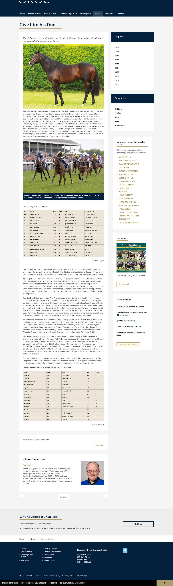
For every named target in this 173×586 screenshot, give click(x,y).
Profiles (118, 113)
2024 (117, 56)
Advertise (48, 558)
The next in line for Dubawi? (129, 327)
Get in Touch (49, 560)
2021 (117, 68)
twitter (125, 550)
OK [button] (165, 583)
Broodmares (120, 126)
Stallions (99, 445)
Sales (117, 121)
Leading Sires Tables (27, 555)
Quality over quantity (126, 321)
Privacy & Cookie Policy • (52, 576)
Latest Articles (50, 555)
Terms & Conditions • (34, 576)
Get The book (124, 284)
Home (23, 549)
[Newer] (105, 495)
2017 (117, 85)
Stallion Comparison (52, 552)
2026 (117, 47)
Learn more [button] (79, 583)
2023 (117, 60)
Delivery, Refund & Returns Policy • (75, 576)
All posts (119, 37)
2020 (117, 72)
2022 (117, 64)
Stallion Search (50, 549)
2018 (117, 80)
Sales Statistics (27, 552)
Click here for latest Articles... (128, 344)
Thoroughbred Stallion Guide (34, 4)
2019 (117, 76)
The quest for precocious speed (130, 307)
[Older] (21, 495)
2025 (117, 51)
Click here (138, 524)
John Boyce (34, 439)
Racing (117, 117)
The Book (121, 239)
